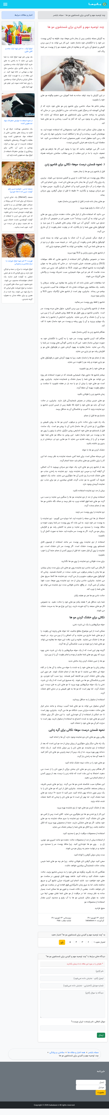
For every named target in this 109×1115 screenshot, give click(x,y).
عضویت (100, 1092)
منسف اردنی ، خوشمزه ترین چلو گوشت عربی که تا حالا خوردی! (20, 190)
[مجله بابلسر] (97, 4)
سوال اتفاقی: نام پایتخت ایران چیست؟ (88, 1021)
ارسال (101, 1035)
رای (62, 942)
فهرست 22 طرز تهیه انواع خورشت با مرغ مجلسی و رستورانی (19, 262)
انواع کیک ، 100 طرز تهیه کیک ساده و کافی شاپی (18, 50)
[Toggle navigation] (5, 4)
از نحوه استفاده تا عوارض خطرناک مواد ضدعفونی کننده (18, 122)
